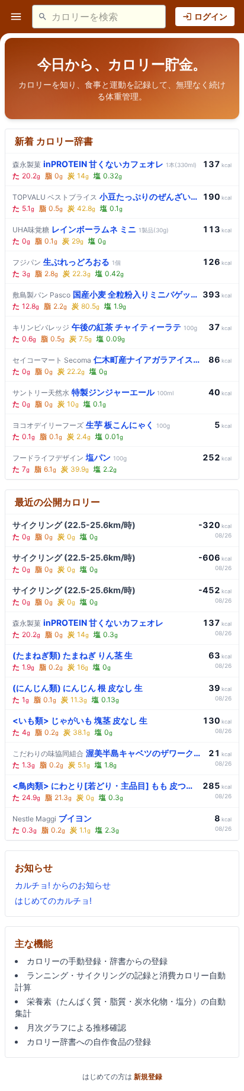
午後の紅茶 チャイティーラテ (104, 327)
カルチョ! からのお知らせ (63, 885)
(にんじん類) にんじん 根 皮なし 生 (77, 688)
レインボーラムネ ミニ (90, 229)
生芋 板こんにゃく (91, 425)
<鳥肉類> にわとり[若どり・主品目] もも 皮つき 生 (105, 785)
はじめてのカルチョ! (53, 900)
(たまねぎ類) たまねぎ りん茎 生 (72, 655)
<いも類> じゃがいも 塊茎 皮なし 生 (79, 720)
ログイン (210, 16)
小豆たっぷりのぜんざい (105, 196)
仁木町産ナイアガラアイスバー (108, 359)
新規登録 (148, 1076)
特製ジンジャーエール (93, 392)
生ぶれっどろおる (66, 262)
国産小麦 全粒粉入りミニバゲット (105, 294)
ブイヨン (52, 818)
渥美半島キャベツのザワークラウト (108, 753)
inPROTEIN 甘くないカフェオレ (104, 164)
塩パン (69, 457)
